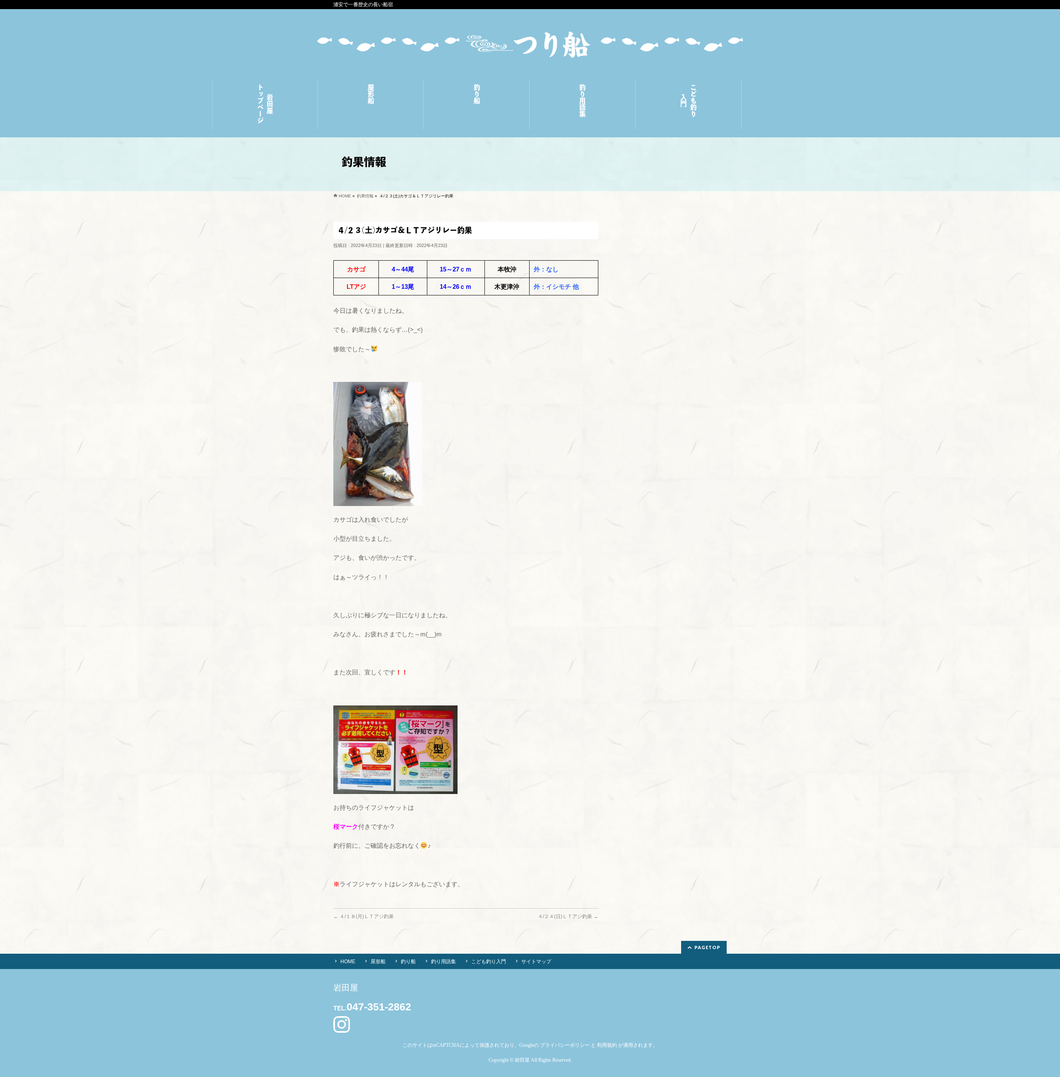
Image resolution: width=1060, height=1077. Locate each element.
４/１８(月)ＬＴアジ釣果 (363, 916)
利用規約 (607, 1045)
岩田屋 (522, 1060)
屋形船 (378, 961)
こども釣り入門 (488, 961)
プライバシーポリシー (565, 1045)
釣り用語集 (443, 961)
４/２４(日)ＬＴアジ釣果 (568, 916)
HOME (347, 961)
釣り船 (408, 961)
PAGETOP (707, 947)
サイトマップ (536, 961)
